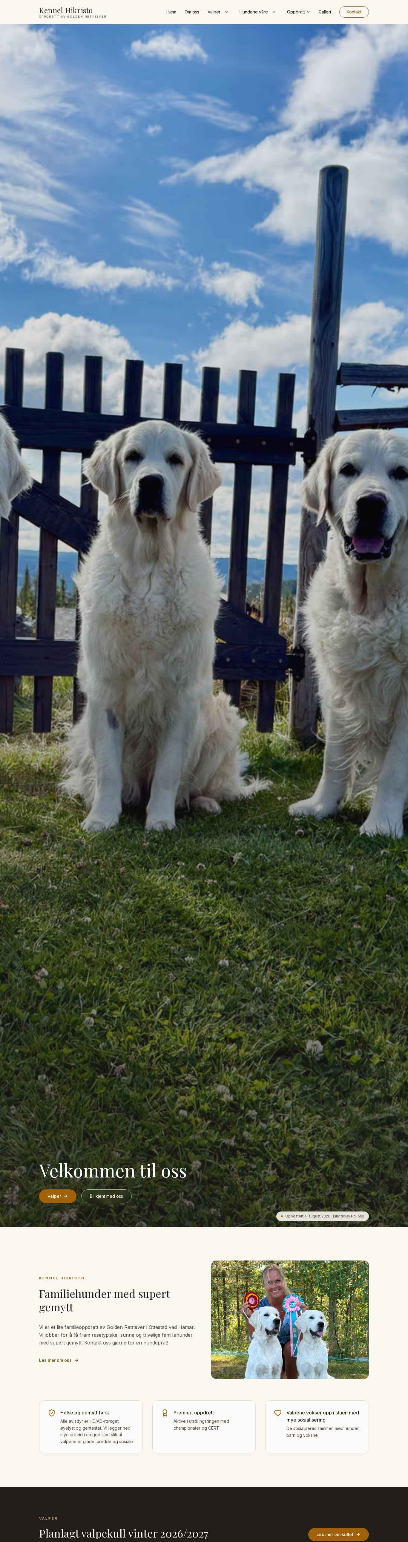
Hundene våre (254, 11)
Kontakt (354, 11)
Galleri (325, 11)
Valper (214, 11)
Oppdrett (296, 11)
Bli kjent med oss (106, 1196)
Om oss (192, 11)
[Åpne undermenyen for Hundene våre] (274, 12)
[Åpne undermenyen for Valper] (226, 12)
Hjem (171, 11)
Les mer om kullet (335, 1534)
